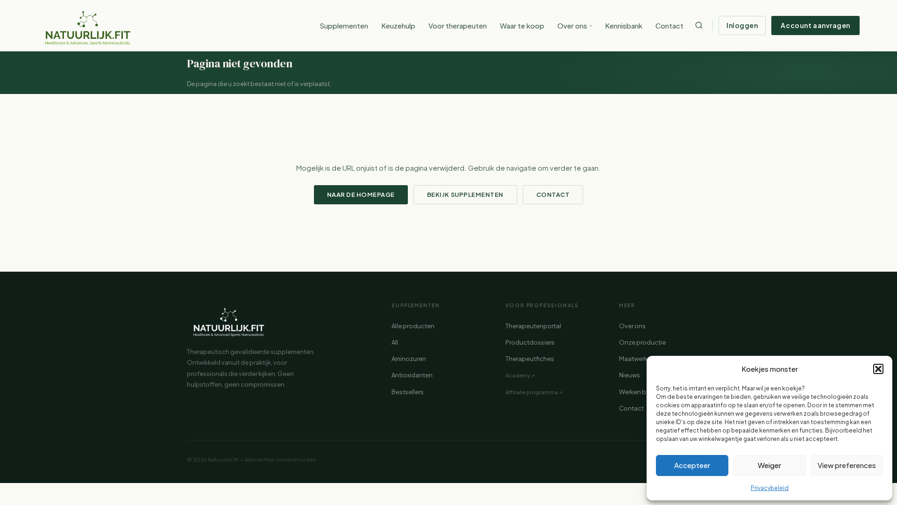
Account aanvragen (815, 25)
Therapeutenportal (533, 326)
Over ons (572, 25)
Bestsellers (408, 392)
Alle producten (413, 326)
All (395, 342)
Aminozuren (409, 358)
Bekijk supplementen (465, 194)
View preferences (847, 465)
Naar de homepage (361, 194)
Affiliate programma (531, 392)
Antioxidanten (412, 375)
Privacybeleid (770, 487)
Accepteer (692, 465)
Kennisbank (623, 25)
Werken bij (634, 392)
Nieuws (629, 375)
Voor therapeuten (457, 25)
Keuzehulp (398, 25)
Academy (517, 375)
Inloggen (742, 25)
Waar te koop (522, 25)
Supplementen (344, 25)
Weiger (769, 465)
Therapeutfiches (529, 358)
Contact (669, 25)
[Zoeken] (699, 25)
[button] (878, 369)
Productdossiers (530, 342)
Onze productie (642, 342)
